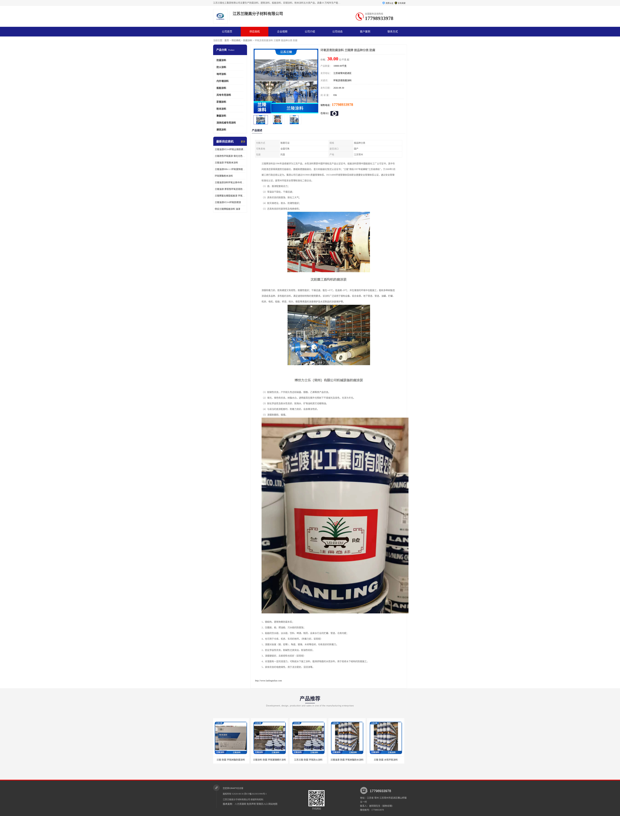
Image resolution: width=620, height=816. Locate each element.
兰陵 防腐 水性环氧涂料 (309, 760)
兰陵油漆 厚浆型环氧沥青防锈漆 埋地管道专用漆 (230, 189)
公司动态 (337, 31)
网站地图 (272, 804)
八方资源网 (240, 804)
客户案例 (365, 31)
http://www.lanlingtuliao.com (268, 680)
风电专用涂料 (224, 95)
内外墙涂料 (223, 81)
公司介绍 (310, 31)
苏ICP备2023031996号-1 (255, 794)
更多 (243, 141)
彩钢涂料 (221, 102)
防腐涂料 (247, 40)
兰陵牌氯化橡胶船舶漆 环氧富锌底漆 (230, 196)
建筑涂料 (221, 129)
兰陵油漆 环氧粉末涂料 (226, 162)
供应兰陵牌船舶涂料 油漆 (227, 209)
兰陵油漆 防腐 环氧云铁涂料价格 (347, 760)
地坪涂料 (221, 74)
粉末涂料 (221, 109)
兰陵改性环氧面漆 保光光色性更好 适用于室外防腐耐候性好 (230, 156)
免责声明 (251, 804)
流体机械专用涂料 (226, 122)
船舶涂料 (221, 88)
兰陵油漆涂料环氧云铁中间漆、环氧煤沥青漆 (230, 182)
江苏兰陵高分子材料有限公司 (236, 799)
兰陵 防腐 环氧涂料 (386, 760)
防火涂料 (221, 67)
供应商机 (254, 31)
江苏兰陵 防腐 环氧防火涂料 (231, 760)
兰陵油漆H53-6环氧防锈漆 (228, 202)
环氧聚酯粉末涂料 (224, 176)
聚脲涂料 (221, 115)
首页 (226, 40)
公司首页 (227, 31)
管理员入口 (262, 804)
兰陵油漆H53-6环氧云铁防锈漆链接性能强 (230, 149)
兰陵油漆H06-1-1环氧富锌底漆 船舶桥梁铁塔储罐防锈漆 (230, 169)
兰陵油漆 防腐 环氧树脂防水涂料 (270, 760)
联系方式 (393, 31)
